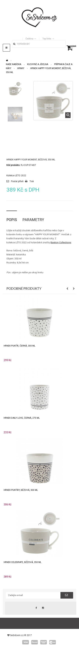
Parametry (33, 220)
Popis (11, 220)
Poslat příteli (17, 181)
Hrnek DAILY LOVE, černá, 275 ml (22, 418)
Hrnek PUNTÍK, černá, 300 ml (19, 345)
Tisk (32, 181)
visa (25, 642)
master (43, 642)
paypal (34, 642)
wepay (52, 642)
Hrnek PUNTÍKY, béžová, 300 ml (21, 490)
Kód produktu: (13, 165)
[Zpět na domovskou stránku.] (7, 60)
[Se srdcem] (39, 17)
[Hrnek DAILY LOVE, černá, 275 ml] (39, 388)
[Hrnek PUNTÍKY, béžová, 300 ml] (39, 460)
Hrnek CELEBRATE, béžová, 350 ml (22, 562)
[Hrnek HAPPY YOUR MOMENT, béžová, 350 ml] (15, 88)
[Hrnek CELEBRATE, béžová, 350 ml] (39, 533)
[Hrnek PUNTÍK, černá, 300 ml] (39, 316)
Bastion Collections (61, 242)
